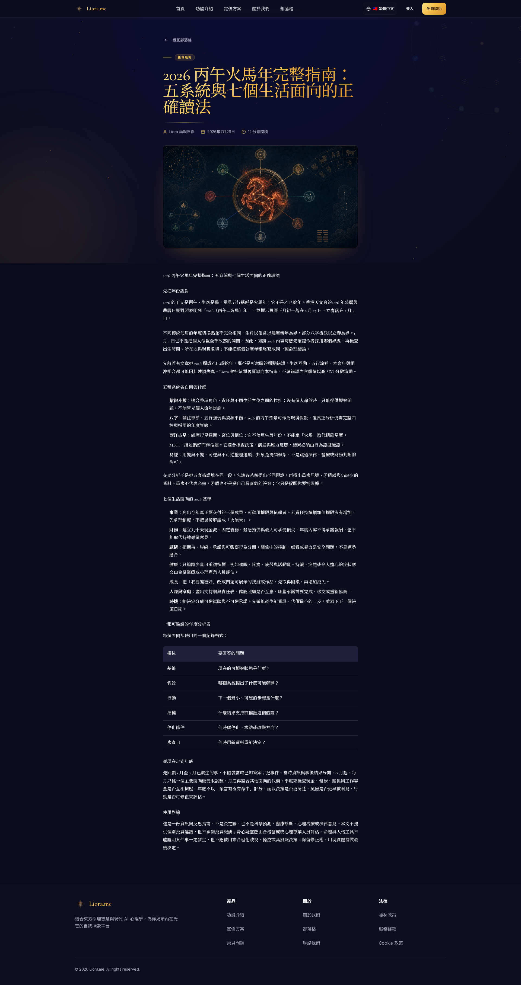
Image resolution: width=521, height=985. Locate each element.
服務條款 (387, 929)
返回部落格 (182, 40)
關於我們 (260, 8)
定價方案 (232, 8)
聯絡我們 (311, 943)
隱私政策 (387, 914)
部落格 (286, 8)
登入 (410, 8)
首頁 (180, 8)
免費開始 (434, 8)
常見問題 (235, 943)
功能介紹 (204, 8)
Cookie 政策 (391, 943)
